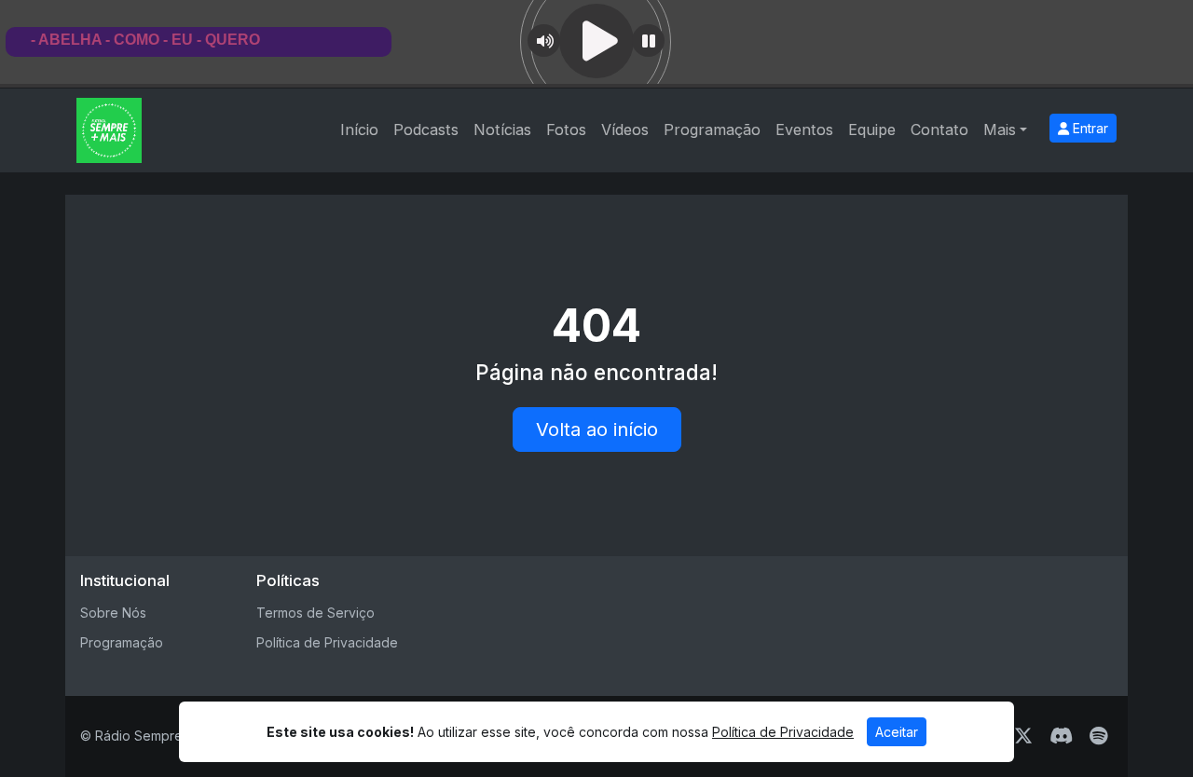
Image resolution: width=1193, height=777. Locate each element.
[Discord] (1061, 736)
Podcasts (426, 129)
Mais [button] (999, 129)
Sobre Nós (113, 612)
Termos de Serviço (315, 612)
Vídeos (625, 129)
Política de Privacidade (327, 642)
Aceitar (896, 732)
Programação (712, 129)
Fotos (566, 129)
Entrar (1088, 128)
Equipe (872, 129)
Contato (939, 129)
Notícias (502, 129)
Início (359, 129)
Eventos (804, 129)
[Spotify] (1098, 736)
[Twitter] (1023, 736)
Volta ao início (597, 429)
